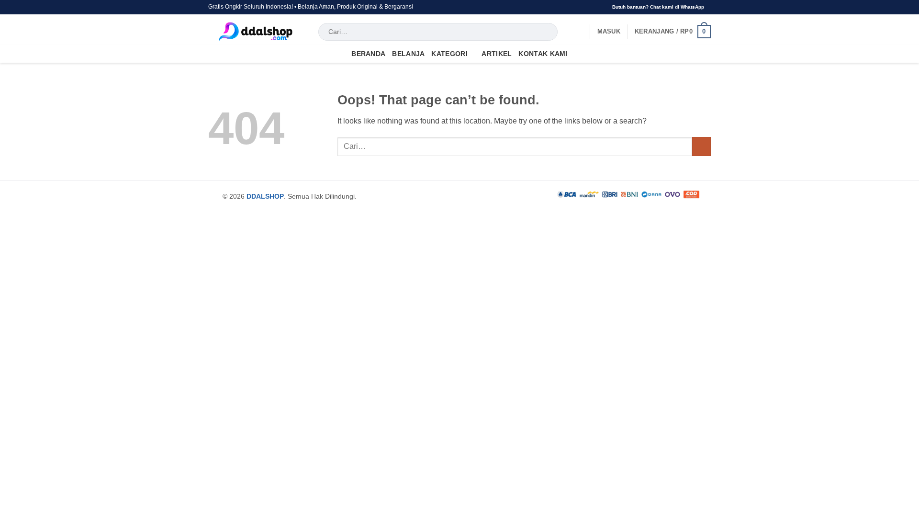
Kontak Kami (542, 53)
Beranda (368, 53)
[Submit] (549, 32)
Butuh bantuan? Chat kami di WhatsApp (658, 7)
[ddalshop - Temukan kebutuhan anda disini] (256, 31)
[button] (608, 31)
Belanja (408, 53)
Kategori (449, 53)
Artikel (497, 53)
